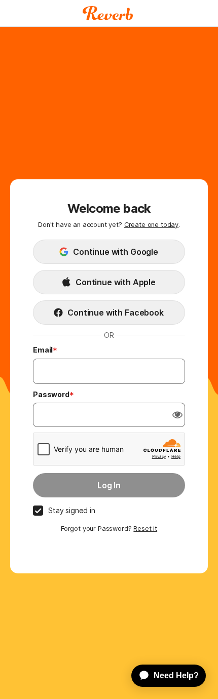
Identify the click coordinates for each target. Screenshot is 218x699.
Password (51, 394)
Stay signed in (71, 510)
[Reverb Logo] (108, 13)
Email (43, 349)
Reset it (145, 528)
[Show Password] (177, 415)
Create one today (151, 224)
